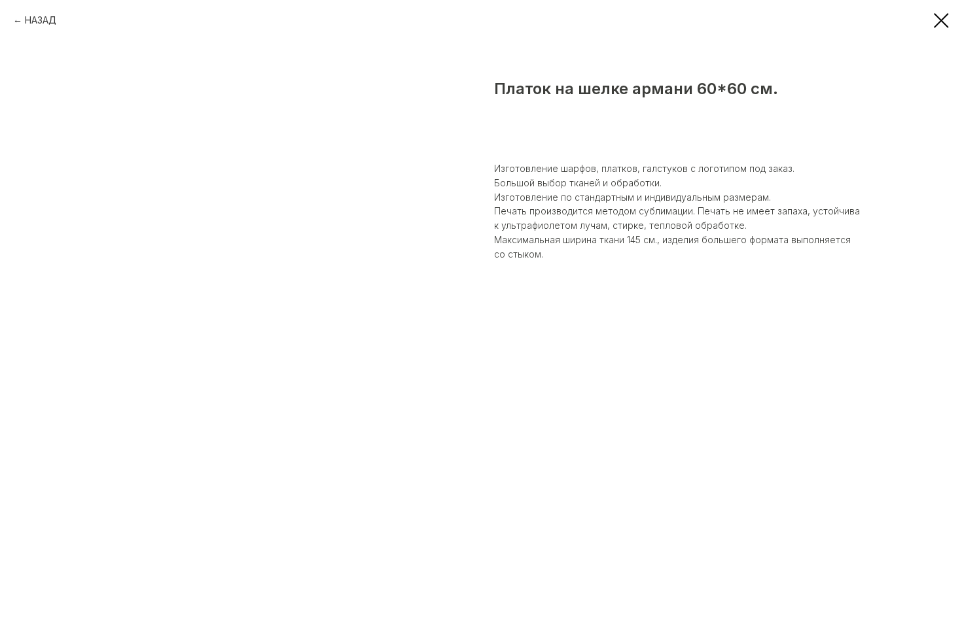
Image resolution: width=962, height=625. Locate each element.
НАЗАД (40, 19)
